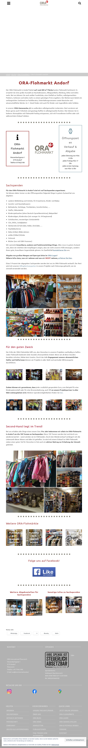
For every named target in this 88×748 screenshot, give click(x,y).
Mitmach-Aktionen (15, 718)
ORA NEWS (37, 722)
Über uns (37, 714)
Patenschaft (12, 722)
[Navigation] (8, 3)
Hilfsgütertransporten (27, 266)
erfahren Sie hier (65, 258)
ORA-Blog (37, 718)
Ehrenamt (11, 725)
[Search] (79, 3)
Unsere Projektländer (43, 710)
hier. (61, 393)
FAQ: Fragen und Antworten (40, 734)
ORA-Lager (52, 255)
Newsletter (38, 725)
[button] (31, 291)
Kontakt (63, 733)
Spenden (10, 710)
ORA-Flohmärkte (66, 714)
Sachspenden (12, 714)
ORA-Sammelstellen (68, 722)
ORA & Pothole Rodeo (69, 725)
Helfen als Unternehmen (18, 729)
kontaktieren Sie (59, 250)
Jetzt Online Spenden (68, 710)
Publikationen (39, 729)
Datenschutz (55, 744)
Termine (62, 729)
